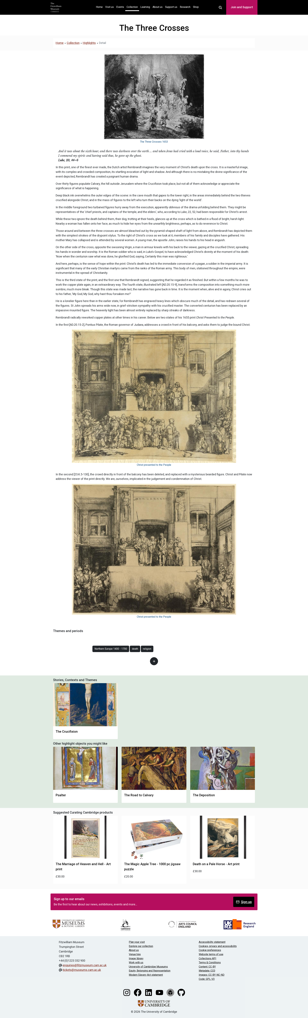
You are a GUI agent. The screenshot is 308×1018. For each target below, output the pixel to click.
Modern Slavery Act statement (146, 974)
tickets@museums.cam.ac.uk (82, 970)
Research (185, 6)
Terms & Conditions (210, 962)
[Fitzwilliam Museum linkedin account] (148, 992)
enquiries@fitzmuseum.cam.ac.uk (85, 965)
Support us (171, 6)
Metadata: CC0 (207, 970)
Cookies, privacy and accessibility (218, 946)
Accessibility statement (212, 942)
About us (158, 6)
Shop (196, 6)
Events (120, 6)
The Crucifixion (67, 731)
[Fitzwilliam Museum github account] (181, 992)
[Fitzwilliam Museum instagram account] (127, 992)
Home (100, 6)
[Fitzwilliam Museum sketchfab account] (170, 992)
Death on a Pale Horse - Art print (216, 864)
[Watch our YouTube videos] (159, 992)
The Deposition (204, 795)
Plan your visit (137, 942)
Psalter (61, 795)
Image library (136, 958)
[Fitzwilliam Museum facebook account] (138, 992)
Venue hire (135, 954)
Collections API (207, 958)
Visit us (109, 6)
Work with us (136, 962)
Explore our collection (141, 946)
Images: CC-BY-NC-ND (211, 974)
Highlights (89, 43)
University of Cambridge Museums (148, 966)
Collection (132, 6)
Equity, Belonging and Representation (149, 970)
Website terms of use (211, 954)
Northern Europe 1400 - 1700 (110, 648)
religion (147, 648)
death (135, 648)
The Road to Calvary (139, 795)
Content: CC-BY (207, 966)
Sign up (246, 902)
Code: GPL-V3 (207, 979)
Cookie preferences (210, 950)
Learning (145, 6)
